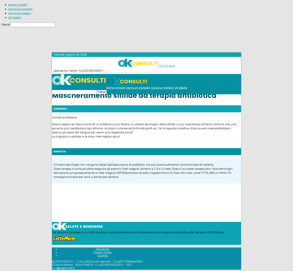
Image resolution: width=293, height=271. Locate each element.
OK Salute (14, 18)
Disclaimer (103, 249)
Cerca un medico (19, 13)
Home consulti (17, 5)
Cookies (102, 255)
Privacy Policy (102, 252)
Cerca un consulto (20, 9)
